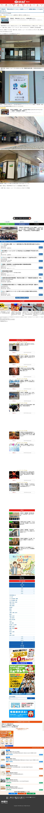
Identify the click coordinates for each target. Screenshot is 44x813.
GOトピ (2, 5)
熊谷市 (10, 614)
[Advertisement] (22, 331)
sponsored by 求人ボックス (12, 241)
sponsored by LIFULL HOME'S (37, 747)
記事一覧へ (22, 221)
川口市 (10, 621)
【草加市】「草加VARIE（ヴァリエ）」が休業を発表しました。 (23, 18)
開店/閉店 (14, 5)
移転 (6, 319)
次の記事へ (36, 221)
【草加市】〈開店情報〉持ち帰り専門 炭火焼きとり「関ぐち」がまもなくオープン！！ (27, 357)
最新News (6, 5)
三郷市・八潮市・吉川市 (13, 612)
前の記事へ (8, 221)
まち (27, 5)
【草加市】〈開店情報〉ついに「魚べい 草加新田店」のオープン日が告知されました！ (27, 381)
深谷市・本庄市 (11, 635)
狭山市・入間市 (11, 631)
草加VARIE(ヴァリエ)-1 (7, 15)
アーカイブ (41, 5)
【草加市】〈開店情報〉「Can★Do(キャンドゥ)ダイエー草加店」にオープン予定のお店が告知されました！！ (27, 485)
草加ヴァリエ (10, 319)
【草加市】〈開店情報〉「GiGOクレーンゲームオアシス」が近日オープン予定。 (27, 445)
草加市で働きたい (4, 241)
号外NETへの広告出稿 (25, 797)
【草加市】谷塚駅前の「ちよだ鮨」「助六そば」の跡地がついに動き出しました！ (27, 539)
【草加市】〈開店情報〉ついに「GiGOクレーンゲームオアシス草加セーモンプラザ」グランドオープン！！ (27, 393)
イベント (34, 5)
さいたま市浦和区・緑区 (13, 600)
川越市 (10, 633)
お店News (18, 5)
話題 (30, 5)
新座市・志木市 (11, 626)
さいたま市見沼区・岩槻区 (13, 598)
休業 (1, 319)
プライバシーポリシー (11, 798)
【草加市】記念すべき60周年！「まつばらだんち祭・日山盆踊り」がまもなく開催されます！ (27, 523)
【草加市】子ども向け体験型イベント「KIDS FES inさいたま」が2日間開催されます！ (27, 548)
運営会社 (12, 797)
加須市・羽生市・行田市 (13, 602)
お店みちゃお (23, 5)
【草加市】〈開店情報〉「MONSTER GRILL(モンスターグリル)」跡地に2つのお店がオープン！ (27, 531)
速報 (37, 5)
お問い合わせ (33, 797)
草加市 (28, 2)
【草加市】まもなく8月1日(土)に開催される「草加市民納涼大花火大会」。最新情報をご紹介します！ (27, 369)
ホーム (9, 797)
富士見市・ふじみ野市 (12, 624)
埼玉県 (10, 13)
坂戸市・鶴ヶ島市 (12, 619)
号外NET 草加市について (21, 798)
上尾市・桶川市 (11, 617)
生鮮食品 (3, 319)
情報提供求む (18, 797)
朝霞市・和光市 (13, 628)
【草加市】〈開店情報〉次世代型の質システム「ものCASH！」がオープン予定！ (27, 514)
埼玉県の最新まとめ (12, 595)
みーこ (6, 321)
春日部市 (10, 607)
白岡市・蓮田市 (11, 605)
